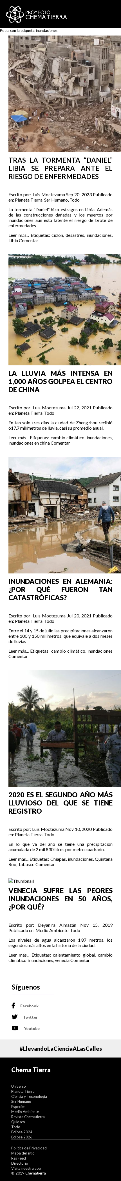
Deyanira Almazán (57, 925)
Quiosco (18, 1122)
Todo (75, 199)
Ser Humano (56, 199)
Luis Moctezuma (49, 194)
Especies (18, 1106)
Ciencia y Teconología (29, 1096)
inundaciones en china (29, 442)
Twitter (30, 1017)
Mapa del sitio (23, 1153)
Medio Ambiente (51, 930)
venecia (62, 960)
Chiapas (58, 859)
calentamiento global (74, 954)
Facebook (29, 1005)
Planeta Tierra (28, 199)
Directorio (19, 1163)
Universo (18, 1086)
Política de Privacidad (29, 1148)
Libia (13, 240)
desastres (75, 235)
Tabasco (26, 864)
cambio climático (68, 437)
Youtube (32, 1028)
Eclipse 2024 (21, 1132)
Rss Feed (18, 1158)
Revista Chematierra (28, 1116)
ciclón (57, 235)
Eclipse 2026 (21, 1137)
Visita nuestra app (26, 1168)
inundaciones (99, 235)
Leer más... (18, 235)
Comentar (28, 240)
